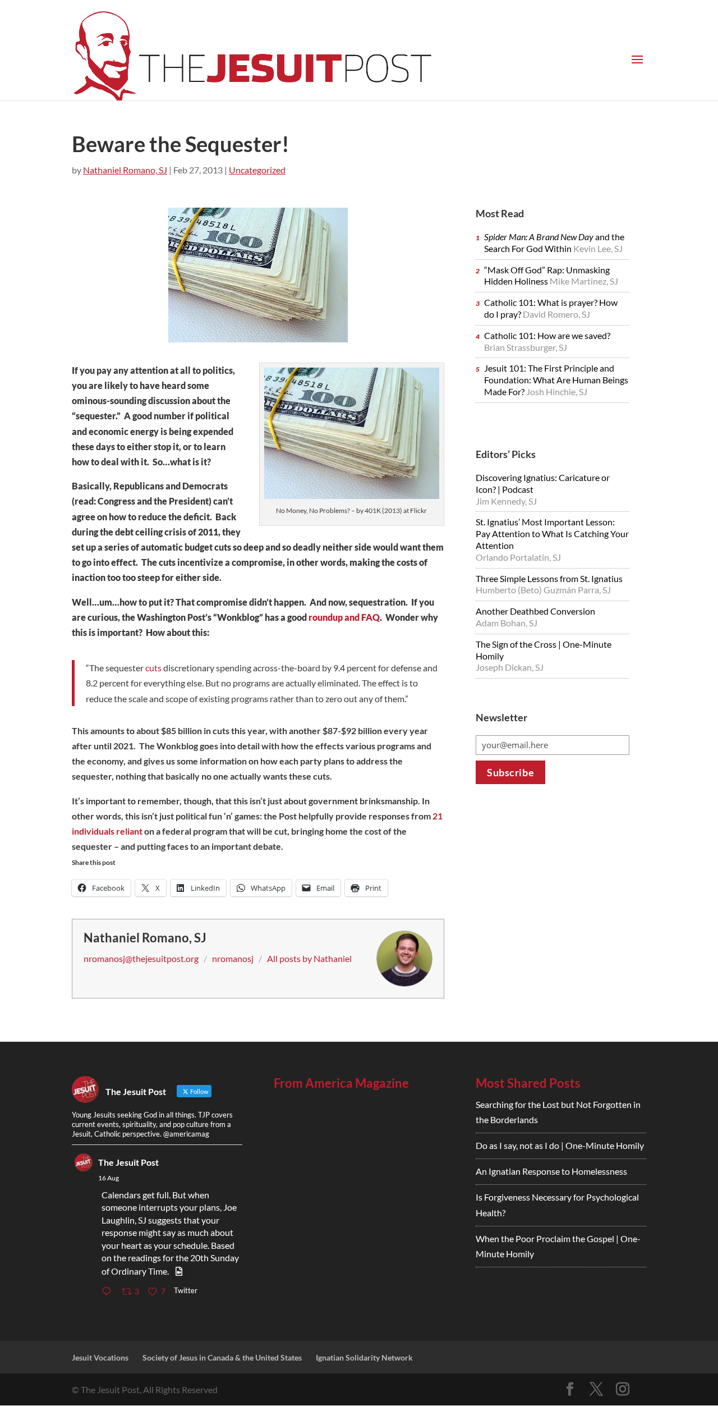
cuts (153, 667)
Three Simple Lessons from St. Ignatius (549, 578)
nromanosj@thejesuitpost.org (141, 958)
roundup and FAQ (344, 617)
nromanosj (233, 958)
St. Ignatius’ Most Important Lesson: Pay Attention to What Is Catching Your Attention (552, 533)
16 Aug (108, 1178)
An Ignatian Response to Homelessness (551, 1171)
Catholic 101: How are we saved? (547, 335)
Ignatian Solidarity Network (364, 1357)
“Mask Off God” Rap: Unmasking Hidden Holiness (547, 275)
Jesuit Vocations (100, 1357)
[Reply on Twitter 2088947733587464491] (109, 1291)
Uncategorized (257, 169)
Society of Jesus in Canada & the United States (222, 1357)
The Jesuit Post (128, 1162)
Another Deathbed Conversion (535, 611)
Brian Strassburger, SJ (525, 347)
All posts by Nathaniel (309, 958)
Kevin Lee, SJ (598, 248)
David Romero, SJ (556, 314)
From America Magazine (341, 1083)
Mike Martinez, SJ (584, 281)
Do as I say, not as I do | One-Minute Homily (560, 1145)
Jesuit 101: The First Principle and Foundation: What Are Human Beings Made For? (556, 380)
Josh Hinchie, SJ (556, 391)
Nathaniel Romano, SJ (125, 169)
